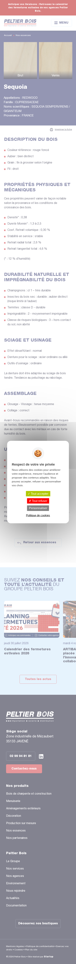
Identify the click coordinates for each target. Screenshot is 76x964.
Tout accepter (39, 493)
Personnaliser (38, 508)
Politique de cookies (38, 515)
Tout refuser (39, 500)
